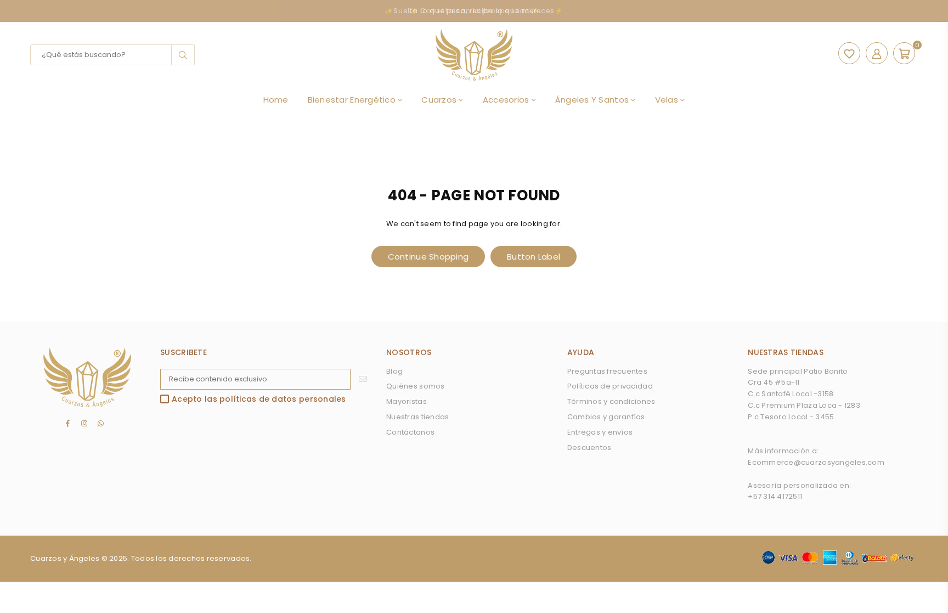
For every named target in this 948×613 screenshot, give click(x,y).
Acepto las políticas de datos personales (259, 399)
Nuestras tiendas (417, 417)
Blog (394, 371)
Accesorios (507, 99)
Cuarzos (440, 99)
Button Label (533, 256)
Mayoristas (406, 401)
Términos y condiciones (611, 401)
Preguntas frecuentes (607, 371)
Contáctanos (410, 432)
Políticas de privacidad (610, 386)
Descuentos (589, 447)
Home (276, 99)
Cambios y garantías (606, 417)
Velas (668, 99)
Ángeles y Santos (593, 99)
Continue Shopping (428, 256)
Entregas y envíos (600, 432)
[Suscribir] (363, 379)
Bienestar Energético (353, 99)
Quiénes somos (415, 386)
